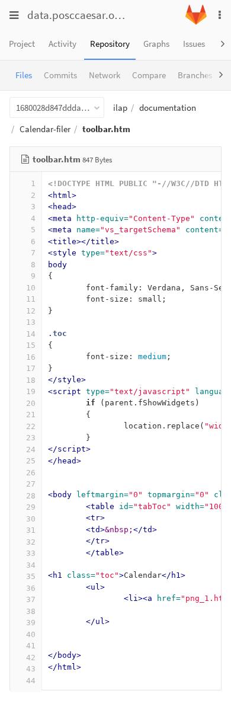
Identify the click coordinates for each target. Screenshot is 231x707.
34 (31, 565)
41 (31, 645)
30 (31, 518)
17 (31, 368)
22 (31, 426)
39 (31, 622)
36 (31, 588)
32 (31, 542)
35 (31, 576)
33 (31, 553)
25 (31, 460)
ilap (120, 107)
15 (31, 345)
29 (31, 507)
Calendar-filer (45, 129)
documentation (167, 107)
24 (31, 449)
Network (104, 75)
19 (31, 391)
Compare (149, 75)
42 (31, 657)
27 (31, 483)
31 (31, 530)
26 (31, 472)
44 (31, 680)
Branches (195, 75)
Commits (60, 75)
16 (31, 357)
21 (31, 414)
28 (31, 495)
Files (23, 75)
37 (31, 599)
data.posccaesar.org (75, 15)
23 (31, 437)
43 (31, 668)
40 (31, 634)
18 (31, 380)
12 (31, 310)
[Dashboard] (196, 21)
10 (31, 287)
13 (31, 322)
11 (31, 299)
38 (31, 611)
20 (31, 403)
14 (31, 333)
